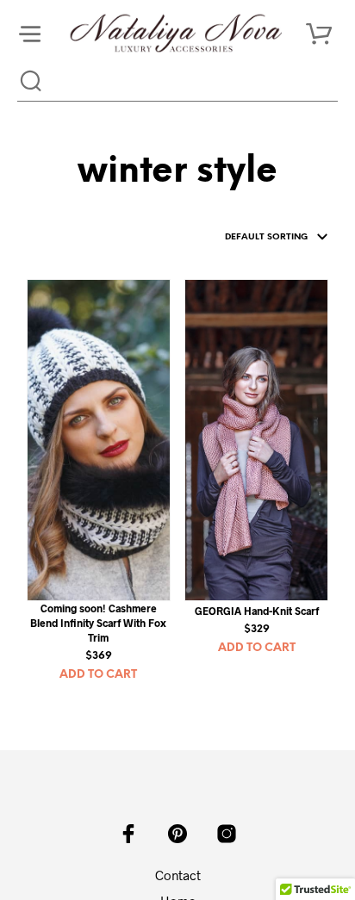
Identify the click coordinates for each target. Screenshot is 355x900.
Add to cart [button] (98, 674)
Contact (178, 875)
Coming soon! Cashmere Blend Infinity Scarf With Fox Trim (98, 622)
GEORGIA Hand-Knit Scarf (257, 611)
